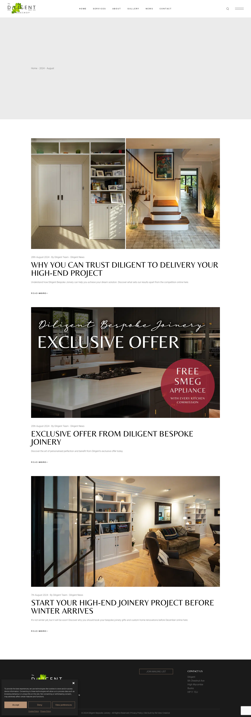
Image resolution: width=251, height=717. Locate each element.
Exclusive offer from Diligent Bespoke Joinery (112, 438)
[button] (73, 683)
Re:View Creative (162, 713)
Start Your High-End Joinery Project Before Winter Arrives (122, 606)
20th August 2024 (40, 426)
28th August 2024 (40, 257)
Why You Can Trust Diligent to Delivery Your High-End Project (124, 269)
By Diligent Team (60, 257)
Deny (39, 705)
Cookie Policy (33, 711)
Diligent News (77, 257)
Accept (15, 705)
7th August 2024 (39, 595)
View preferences (63, 705)
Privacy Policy (45, 711)
